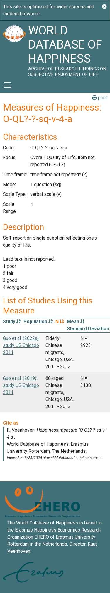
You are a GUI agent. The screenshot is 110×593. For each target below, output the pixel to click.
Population (35, 321)
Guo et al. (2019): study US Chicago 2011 (21, 385)
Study (9, 321)
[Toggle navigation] (7, 85)
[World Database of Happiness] (14, 49)
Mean (73, 321)
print (102, 98)
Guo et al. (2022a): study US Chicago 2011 (21, 345)
